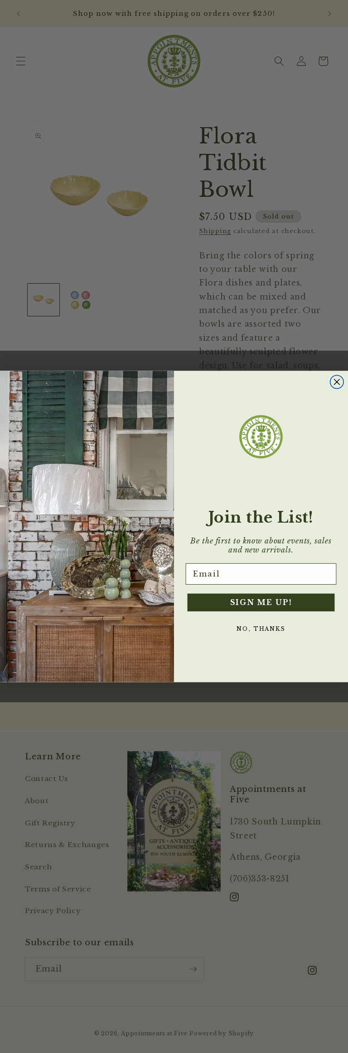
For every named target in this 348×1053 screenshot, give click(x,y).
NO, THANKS (261, 629)
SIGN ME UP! (261, 602)
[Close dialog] (337, 382)
